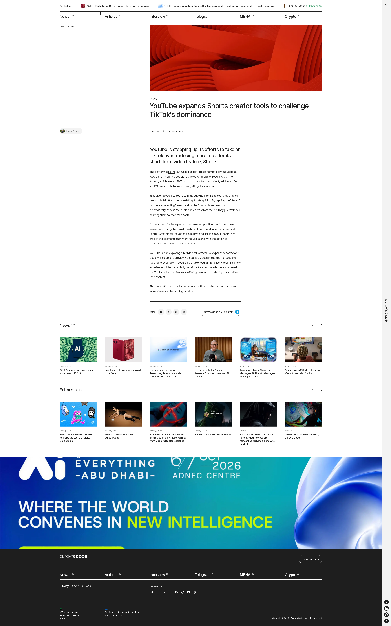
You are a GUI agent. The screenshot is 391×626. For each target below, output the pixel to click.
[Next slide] (321, 325)
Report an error (310, 559)
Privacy (64, 586)
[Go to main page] (386, 313)
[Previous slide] (313, 325)
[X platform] (386, 621)
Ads (88, 586)
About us (77, 586)
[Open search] (386, 5)
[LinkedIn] (386, 608)
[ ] (154, 99)
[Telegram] (386, 602)
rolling (171, 171)
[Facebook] (161, 312)
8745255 (63, 618)
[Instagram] (386, 614)
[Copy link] (184, 312)
